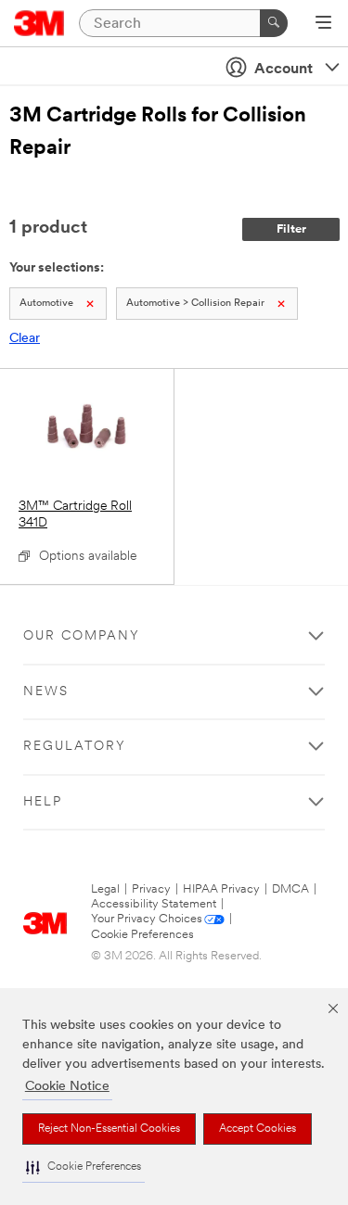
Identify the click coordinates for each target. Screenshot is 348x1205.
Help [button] (42, 802)
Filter (291, 229)
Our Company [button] (81, 636)
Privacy (151, 889)
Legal (105, 889)
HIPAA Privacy (221, 889)
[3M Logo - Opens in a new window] (39, 23)
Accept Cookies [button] (257, 1129)
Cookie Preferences (142, 935)
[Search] (274, 23)
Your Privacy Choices (146, 919)
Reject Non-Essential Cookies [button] (109, 1129)
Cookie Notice (67, 1087)
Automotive (46, 303)
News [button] (46, 692)
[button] (83, 1167)
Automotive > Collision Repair (195, 303)
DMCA (290, 889)
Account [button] (283, 69)
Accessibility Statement (153, 904)
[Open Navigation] (323, 24)
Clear (24, 339)
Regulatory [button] (74, 747)
